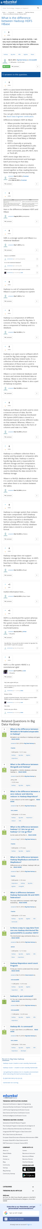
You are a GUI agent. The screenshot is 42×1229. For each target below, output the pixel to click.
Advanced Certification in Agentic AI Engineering (17, 1104)
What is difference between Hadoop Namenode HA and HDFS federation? (24, 895)
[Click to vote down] (4, 36)
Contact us (6, 1159)
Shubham (26, 176)
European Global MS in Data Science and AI (15, 1140)
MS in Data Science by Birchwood (12, 1134)
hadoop (6, 54)
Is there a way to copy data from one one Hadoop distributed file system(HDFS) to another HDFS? (24, 930)
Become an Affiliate (28, 1156)
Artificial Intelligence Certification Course (14, 1116)
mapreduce (14, 758)
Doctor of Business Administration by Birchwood (17, 1129)
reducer (13, 821)
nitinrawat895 (33, 60)
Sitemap (5, 1168)
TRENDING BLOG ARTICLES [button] (12, 1190)
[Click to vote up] (4, 32)
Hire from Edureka (27, 1162)
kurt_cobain (14, 810)
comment (16, 66)
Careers (24, 1150)
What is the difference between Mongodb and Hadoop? (24, 765)
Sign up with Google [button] (15, 1213)
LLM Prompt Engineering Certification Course (16, 1110)
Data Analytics (29, 975)
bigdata (26, 54)
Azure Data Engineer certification (20, 116)
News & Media (7, 1153)
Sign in (29, 1224)
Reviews (5, 1156)
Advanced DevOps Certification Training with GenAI (18, 1107)
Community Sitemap (9, 1173)
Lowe (21, 272)
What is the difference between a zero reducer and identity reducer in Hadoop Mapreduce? (25, 794)
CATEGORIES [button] (7, 1187)
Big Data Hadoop (22, 60)
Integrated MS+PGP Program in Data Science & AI (17, 1131)
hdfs (19, 54)
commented (10, 259)
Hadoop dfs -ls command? (21, 1026)
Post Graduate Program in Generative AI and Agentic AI (19, 1126)
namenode (14, 922)
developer (23, 1051)
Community (6, 1165)
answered (11, 176)
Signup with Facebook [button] (16, 1219)
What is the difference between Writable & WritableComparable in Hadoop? (24, 731)
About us (5, 1150)
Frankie (13, 748)
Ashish (13, 947)
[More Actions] (37, 66)
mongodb (21, 886)
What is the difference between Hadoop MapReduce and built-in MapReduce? (24, 859)
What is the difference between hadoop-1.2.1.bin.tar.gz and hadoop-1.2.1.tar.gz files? (24, 829)
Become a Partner (27, 1159)
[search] (38, 7)
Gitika (21, 690)
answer (7, 66)
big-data (13, 54)
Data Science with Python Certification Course (16, 1113)
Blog (4, 1162)
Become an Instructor (28, 1153)
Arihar (24, 631)
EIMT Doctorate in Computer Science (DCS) (15, 1143)
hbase (32, 54)
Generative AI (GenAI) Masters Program (14, 1123)
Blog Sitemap (7, 1171)
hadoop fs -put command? (21, 996)
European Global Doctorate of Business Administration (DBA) (20, 1137)
